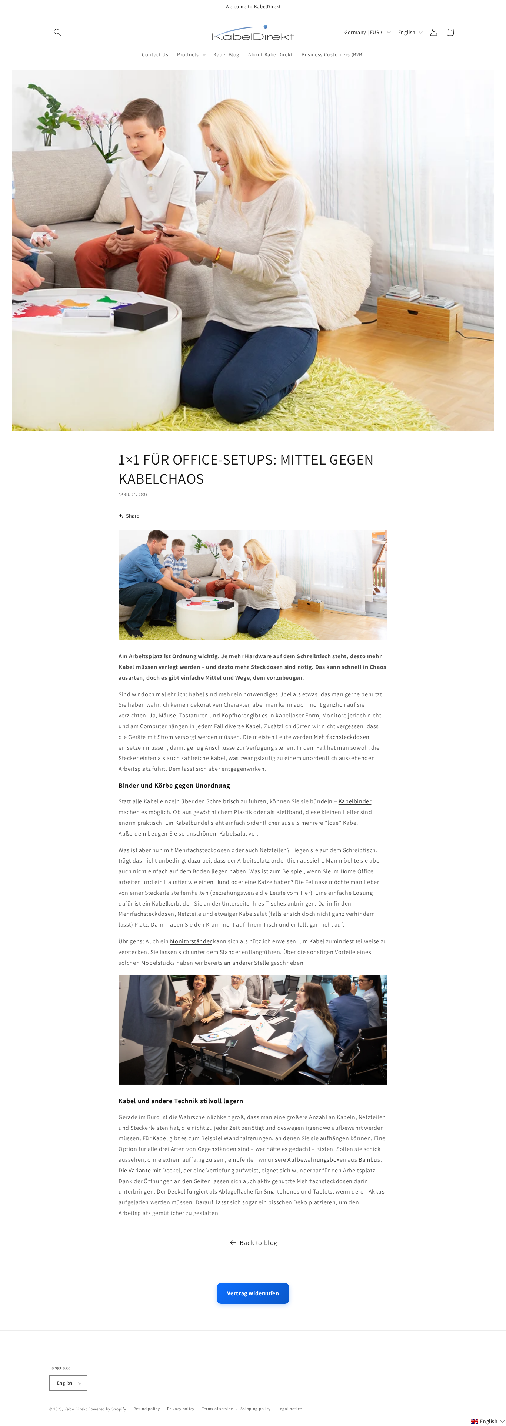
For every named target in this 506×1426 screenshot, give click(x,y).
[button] (57, 32)
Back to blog (258, 1242)
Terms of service (217, 1409)
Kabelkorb (165, 903)
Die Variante (135, 1170)
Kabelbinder (355, 801)
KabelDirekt (75, 1409)
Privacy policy (180, 1409)
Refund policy (146, 1409)
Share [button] (133, 515)
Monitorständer (191, 941)
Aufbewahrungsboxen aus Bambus (333, 1159)
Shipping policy (255, 1409)
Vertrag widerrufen (253, 1293)
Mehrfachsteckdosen (342, 737)
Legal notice (290, 1409)
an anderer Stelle (246, 963)
